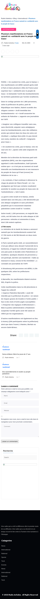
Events (3, 565)
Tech (3, 561)
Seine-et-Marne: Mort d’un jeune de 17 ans (16, 354)
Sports (3, 557)
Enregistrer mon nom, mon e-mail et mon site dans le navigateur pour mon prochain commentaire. (19, 420)
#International (9, 29)
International (5, 549)
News (3, 546)
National (4, 553)
